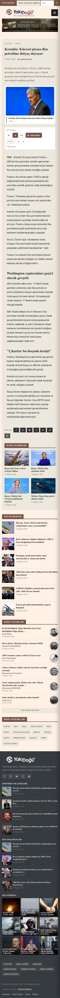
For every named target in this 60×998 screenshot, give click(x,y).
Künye (27, 994)
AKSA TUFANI (22, 964)
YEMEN (43, 738)
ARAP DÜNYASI (37, 726)
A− (9, 135)
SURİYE (6, 738)
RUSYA (18, 43)
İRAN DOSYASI (10, 969)
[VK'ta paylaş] (43, 430)
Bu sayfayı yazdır (25, 59)
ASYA (49, 726)
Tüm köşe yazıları (30, 710)
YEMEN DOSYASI (28, 969)
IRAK (16, 726)
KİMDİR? (36, 732)
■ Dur (10, 141)
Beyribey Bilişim (25, 989)
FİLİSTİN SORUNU (10, 744)
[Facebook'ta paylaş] (16, 430)
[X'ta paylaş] (36, 430)
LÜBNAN (47, 732)
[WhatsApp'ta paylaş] (23, 430)
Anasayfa (8, 43)
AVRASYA (33, 738)
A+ (22, 135)
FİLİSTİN (7, 726)
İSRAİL (24, 726)
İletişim (35, 994)
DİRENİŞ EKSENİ (19, 738)
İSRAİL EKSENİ (46, 969)
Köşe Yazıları (17, 994)
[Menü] (54, 12)
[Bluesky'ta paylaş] (29, 430)
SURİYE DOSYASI (11, 974)
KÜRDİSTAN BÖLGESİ (21, 732)
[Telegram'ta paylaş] (50, 430)
